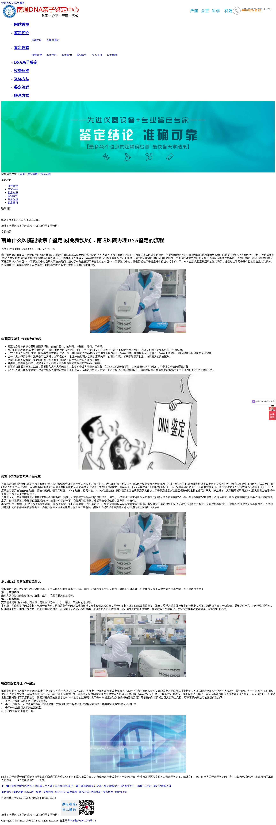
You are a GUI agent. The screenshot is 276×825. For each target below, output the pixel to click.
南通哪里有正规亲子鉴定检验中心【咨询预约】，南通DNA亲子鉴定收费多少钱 (121, 786)
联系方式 (21, 95)
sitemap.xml (121, 792)
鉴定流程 (21, 87)
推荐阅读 (37, 54)
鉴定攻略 (21, 48)
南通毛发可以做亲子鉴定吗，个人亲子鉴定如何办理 (35, 786)
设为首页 (6, 2)
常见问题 (97, 54)
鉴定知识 (67, 54)
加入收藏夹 (18, 2)
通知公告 (82, 54)
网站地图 (96, 792)
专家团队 (37, 40)
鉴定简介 (21, 33)
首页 (22, 174)
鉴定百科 (52, 54)
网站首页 (21, 24)
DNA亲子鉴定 (26, 62)
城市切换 (108, 792)
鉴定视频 (112, 54)
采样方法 (21, 79)
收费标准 (21, 71)
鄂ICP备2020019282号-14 (82, 820)
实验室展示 (53, 40)
